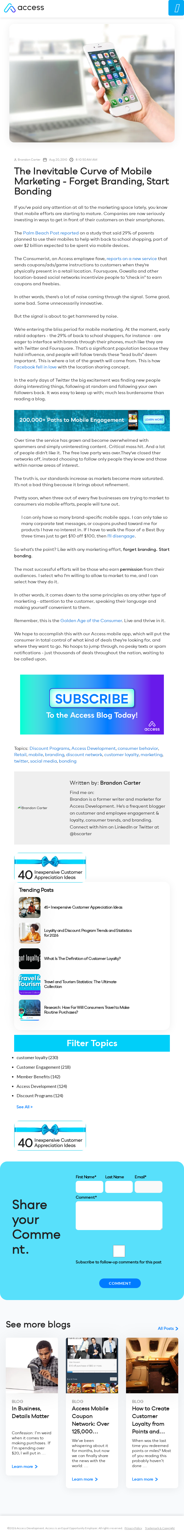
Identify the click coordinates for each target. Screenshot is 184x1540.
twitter (21, 761)
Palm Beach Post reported (51, 233)
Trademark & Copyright (160, 1528)
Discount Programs (49, 748)
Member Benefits (38, 1076)
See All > (25, 1106)
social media (43, 761)
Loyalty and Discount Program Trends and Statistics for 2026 (88, 933)
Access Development (93, 748)
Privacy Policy (133, 1528)
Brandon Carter (29, 159)
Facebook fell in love (35, 367)
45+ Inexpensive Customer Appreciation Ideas (83, 907)
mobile (36, 754)
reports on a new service (132, 258)
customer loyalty (121, 754)
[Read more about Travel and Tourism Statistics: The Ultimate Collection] (29, 984)
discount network (84, 754)
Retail (20, 754)
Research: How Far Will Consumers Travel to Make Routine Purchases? (86, 1010)
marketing (151, 754)
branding (54, 754)
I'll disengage (121, 536)
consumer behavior (138, 748)
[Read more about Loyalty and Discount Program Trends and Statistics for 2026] (29, 933)
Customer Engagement (44, 1067)
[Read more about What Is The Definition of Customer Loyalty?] (29, 958)
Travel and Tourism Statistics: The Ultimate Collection (80, 984)
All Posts (166, 1328)
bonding (67, 761)
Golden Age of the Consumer (91, 620)
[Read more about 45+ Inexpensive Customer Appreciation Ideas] (29, 907)
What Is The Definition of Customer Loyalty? (82, 958)
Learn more (22, 1466)
